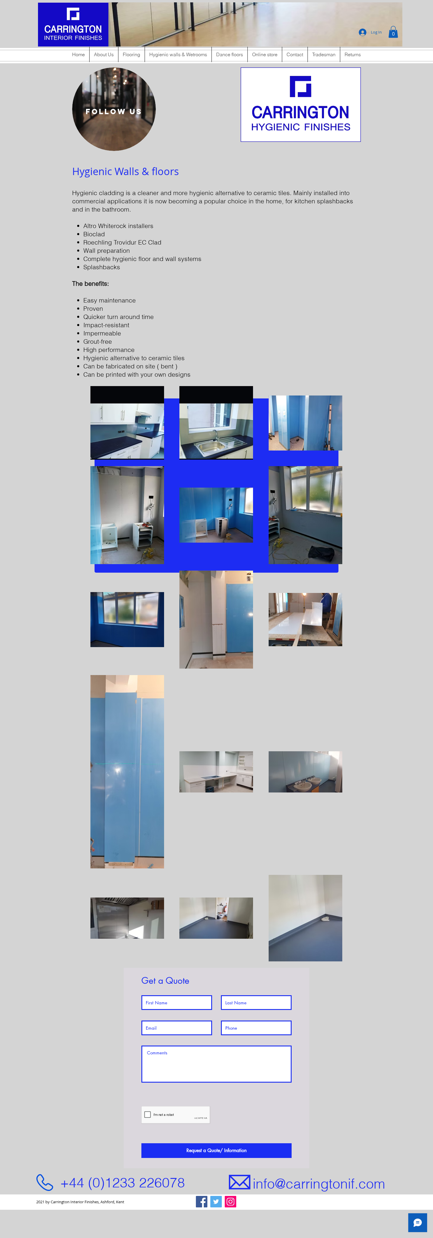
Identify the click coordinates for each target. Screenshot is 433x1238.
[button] (255, 24)
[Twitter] (216, 1201)
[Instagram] (230, 1201)
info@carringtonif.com (319, 1183)
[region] (114, 109)
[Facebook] (201, 1201)
